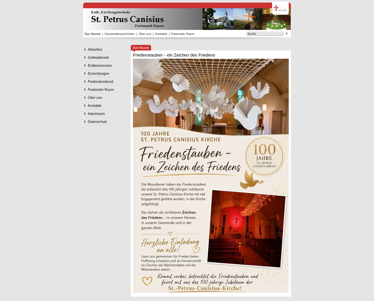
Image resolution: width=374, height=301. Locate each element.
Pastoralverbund (100, 81)
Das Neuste (93, 34)
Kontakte (161, 34)
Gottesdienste (98, 57)
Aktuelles (95, 49)
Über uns (145, 34)
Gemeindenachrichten (120, 34)
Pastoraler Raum (182, 34)
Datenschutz (97, 122)
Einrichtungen (98, 73)
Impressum (96, 114)
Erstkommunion (100, 65)
